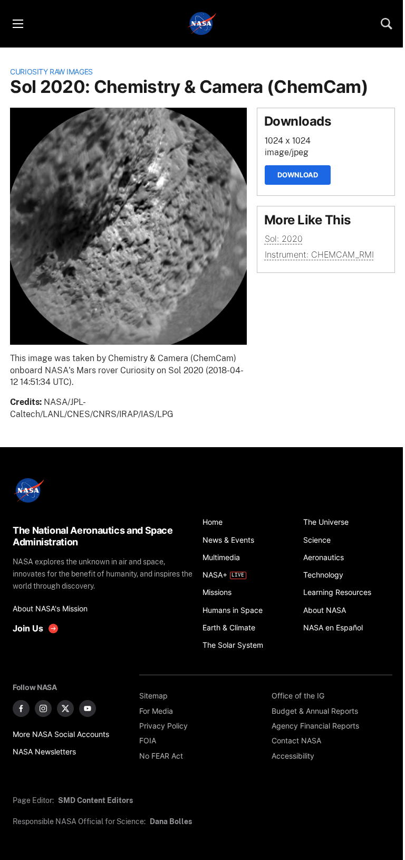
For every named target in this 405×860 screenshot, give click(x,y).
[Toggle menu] (17, 24)
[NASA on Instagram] (43, 708)
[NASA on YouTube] (87, 708)
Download (297, 175)
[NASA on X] (65, 708)
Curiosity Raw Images (51, 71)
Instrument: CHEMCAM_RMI (319, 255)
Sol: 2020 (284, 239)
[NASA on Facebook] (21, 708)
